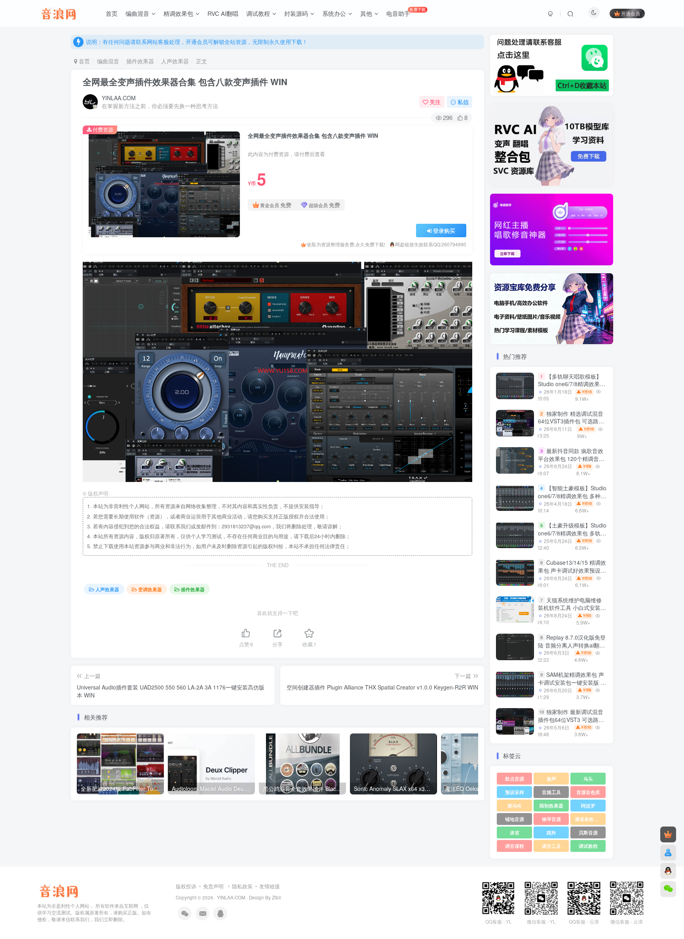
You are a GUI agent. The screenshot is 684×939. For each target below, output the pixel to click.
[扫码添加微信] (668, 889)
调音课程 (514, 845)
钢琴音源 (551, 818)
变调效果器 (150, 589)
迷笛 (514, 832)
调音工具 (551, 845)
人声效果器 (175, 61)
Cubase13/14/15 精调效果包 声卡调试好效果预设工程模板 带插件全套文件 (572, 570)
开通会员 (630, 13)
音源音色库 (588, 792)
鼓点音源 (514, 778)
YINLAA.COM (119, 98)
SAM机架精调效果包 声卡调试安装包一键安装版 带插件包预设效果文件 (572, 682)
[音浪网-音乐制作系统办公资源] (58, 889)
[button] (490, 228)
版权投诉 (186, 886)
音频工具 (551, 792)
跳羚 (551, 832)
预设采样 (514, 792)
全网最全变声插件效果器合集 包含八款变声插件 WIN (185, 81)
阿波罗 (588, 805)
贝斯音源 (588, 832)
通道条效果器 (589, 818)
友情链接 (269, 886)
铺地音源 (514, 818)
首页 (83, 61)
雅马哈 (514, 805)
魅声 (551, 778)
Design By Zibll (265, 897)
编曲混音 (108, 61)
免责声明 (213, 886)
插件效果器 (140, 61)
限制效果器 (551, 805)
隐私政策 (242, 886)
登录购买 (444, 230)
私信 (463, 102)
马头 (588, 778)
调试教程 (588, 845)
